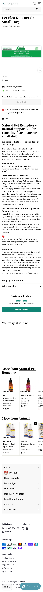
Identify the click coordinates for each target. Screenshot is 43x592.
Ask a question (9, 286)
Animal (24, 418)
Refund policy (7, 568)
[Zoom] (39, 70)
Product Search (8, 558)
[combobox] (21, 9)
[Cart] (34, 3)
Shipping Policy (8, 565)
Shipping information (12, 280)
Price (4, 76)
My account (7, 571)
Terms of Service (9, 561)
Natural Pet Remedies (12, 26)
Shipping (16, 97)
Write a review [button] (21, 309)
